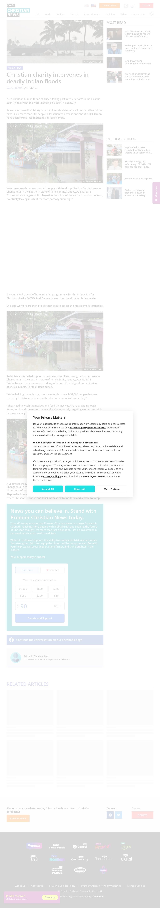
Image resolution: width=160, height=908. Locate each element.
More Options (112, 488)
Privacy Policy (51, 476)
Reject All (79, 488)
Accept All (48, 488)
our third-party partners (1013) (88, 427)
